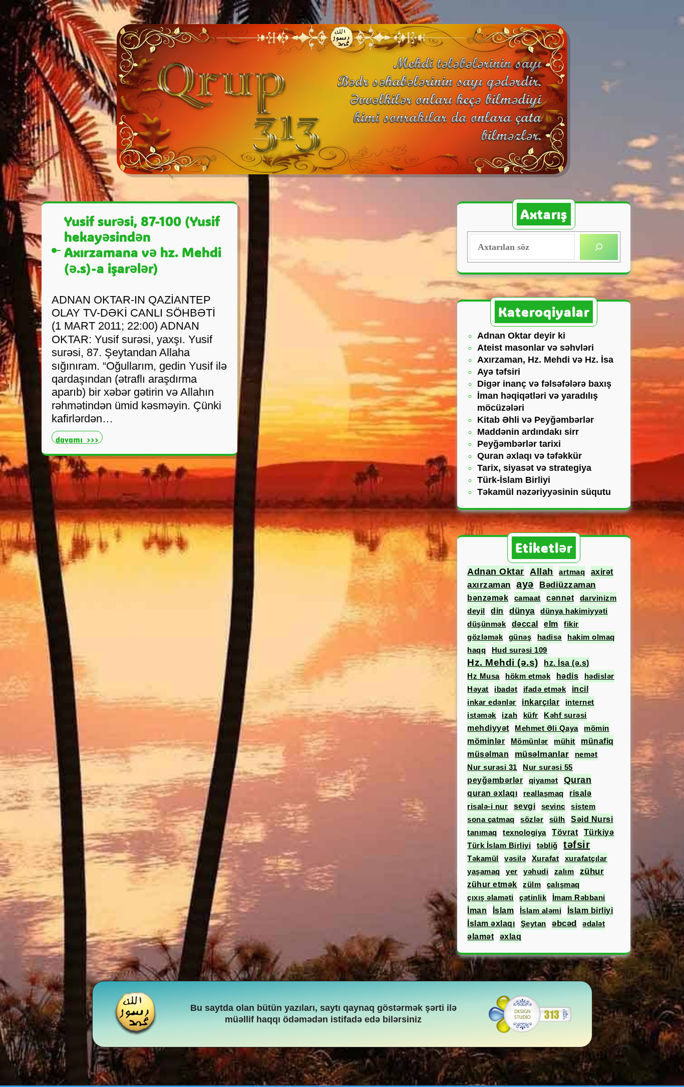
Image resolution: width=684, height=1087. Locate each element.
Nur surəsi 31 (492, 767)
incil (580, 689)
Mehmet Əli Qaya (546, 728)
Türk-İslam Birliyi (513, 480)
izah (509, 715)
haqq (476, 650)
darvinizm (598, 598)
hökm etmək (527, 676)
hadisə (549, 637)
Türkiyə (599, 832)
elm (551, 624)
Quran (578, 780)
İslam (503, 910)
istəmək (481, 715)
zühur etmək (492, 884)
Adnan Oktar (495, 572)
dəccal (525, 623)
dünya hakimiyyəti (574, 611)
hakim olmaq (591, 637)
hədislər (599, 676)
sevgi (525, 806)
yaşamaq (483, 871)
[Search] (599, 247)
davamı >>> (79, 438)
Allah (541, 572)
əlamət (480, 936)
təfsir (576, 844)
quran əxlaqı (492, 793)
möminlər (486, 741)
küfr (530, 715)
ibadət (505, 689)
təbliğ (547, 845)
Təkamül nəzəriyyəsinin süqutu (544, 492)
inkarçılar (540, 702)
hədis (567, 675)
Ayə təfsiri (498, 372)
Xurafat (545, 858)
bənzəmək (487, 598)
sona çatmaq (491, 819)
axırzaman (489, 585)
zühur (592, 871)
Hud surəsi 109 (519, 650)
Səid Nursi (592, 819)
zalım (564, 871)
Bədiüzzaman (567, 585)
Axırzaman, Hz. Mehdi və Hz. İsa (545, 360)
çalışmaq (563, 884)
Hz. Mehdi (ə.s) (502, 662)
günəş (520, 637)
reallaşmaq (543, 793)
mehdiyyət (488, 728)
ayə (525, 584)
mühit (564, 741)
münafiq (597, 740)
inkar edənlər (491, 702)
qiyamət (543, 780)
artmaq (572, 572)
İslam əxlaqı (491, 923)
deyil (476, 611)
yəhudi (535, 871)
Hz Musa (483, 676)
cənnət (560, 598)
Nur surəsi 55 (548, 767)
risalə (580, 793)
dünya (522, 611)
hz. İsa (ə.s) (566, 663)
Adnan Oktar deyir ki (521, 336)
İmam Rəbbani (578, 897)
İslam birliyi (590, 910)
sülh (557, 819)
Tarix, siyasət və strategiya (534, 468)
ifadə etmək (544, 689)
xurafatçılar (586, 858)
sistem (583, 806)
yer (512, 871)
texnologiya (524, 832)
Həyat (478, 689)
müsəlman (488, 753)
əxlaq (511, 936)
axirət (602, 572)
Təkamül (483, 858)
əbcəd (564, 923)
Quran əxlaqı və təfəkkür (529, 456)
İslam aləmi (541, 910)
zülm (532, 884)
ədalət (593, 923)
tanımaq (482, 832)
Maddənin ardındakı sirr (528, 432)
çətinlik (532, 897)
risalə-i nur (487, 806)
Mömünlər (529, 741)
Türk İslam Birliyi (499, 845)
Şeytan (533, 923)
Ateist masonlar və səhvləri (535, 348)
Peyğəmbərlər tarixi (519, 444)
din (497, 611)
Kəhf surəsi (565, 715)
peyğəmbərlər (495, 780)
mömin (596, 728)
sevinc (553, 806)
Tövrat (565, 832)
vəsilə (515, 858)
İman (477, 910)
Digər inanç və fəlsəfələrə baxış (544, 384)
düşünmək (486, 624)
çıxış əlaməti (490, 897)
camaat (527, 598)
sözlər (531, 819)
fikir (571, 624)
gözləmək (485, 637)
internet (579, 702)
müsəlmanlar (542, 754)
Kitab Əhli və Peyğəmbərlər (535, 420)
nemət (586, 754)
